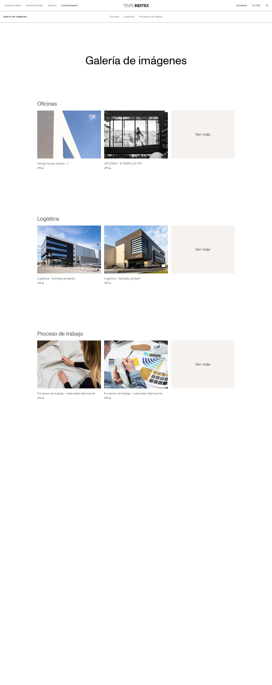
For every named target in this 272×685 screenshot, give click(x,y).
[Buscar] (267, 5)
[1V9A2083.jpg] (69, 364)
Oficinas (114, 16)
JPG (39, 168)
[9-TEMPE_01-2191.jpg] (69, 134)
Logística (129, 16)
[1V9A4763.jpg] (136, 364)
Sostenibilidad (34, 5)
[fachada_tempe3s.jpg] (69, 249)
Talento (52, 5)
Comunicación (69, 5)
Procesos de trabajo (150, 16)
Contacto (242, 5)
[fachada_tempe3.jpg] (136, 249)
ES (258, 5)
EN (253, 5)
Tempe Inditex (13, 5)
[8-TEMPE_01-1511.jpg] (136, 134)
